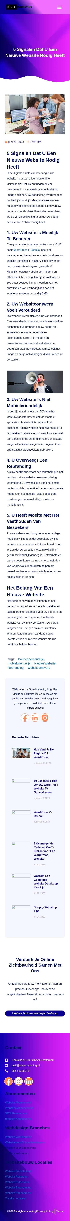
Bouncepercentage (31, 659)
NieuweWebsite (45, 663)
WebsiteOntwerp (39, 667)
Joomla (35, 249)
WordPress (20, 249)
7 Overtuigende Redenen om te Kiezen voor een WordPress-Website (44, 851)
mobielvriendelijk (19, 663)
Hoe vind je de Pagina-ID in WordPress (44, 753)
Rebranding (16, 667)
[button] (59, 7)
